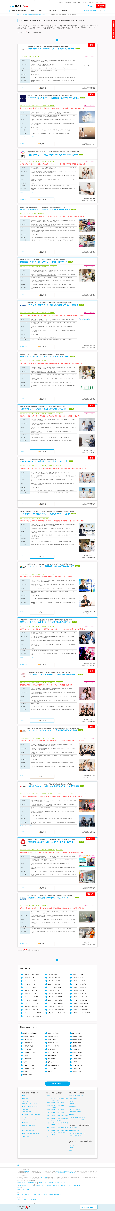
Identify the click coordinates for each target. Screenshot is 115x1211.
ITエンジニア (26, 1122)
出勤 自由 (25, 1071)
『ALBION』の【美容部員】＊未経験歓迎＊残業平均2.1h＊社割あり (53, 98)
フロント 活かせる (53, 1052)
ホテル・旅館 (73, 1106)
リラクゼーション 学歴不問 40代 (56, 1013)
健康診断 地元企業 (53, 1042)
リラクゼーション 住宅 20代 (30, 1009)
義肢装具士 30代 (27, 1039)
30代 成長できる (27, 1074)
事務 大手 (50, 1071)
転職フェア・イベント (37, 10)
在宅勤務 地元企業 (77, 1052)
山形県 (53, 1100)
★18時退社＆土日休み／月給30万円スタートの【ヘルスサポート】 (53, 842)
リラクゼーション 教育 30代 (79, 1006)
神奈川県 (54, 1107)
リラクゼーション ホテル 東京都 (32, 1013)
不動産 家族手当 (27, 1058)
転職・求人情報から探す (19, 10)
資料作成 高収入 (76, 1049)
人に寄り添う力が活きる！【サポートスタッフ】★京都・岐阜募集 (45, 209)
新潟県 (53, 1109)
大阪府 (62, 1118)
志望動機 (51, 1182)
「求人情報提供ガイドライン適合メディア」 (66, 1172)
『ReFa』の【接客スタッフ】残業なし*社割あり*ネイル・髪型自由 (53, 305)
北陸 (83, 2)
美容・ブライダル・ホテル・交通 (30, 1106)
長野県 (62, 1109)
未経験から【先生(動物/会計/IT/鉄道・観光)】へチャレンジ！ (51, 898)
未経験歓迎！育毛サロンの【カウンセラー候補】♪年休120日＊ (43, 262)
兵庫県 (66, 1118)
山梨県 (58, 1109)
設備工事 (72, 1103)
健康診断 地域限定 (77, 1042)
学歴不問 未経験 (52, 1055)
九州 (100, 2)
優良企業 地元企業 (77, 1039)
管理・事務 (25, 1101)
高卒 (71, 1150)
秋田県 (66, 1098)
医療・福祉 (25, 1109)
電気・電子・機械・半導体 (29, 1125)
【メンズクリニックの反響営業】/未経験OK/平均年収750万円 (51, 566)
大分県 (53, 1132)
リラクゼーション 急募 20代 (55, 1006)
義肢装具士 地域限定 (53, 1033)
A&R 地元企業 (76, 1033)
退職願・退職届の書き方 (23, 1185)
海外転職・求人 (58, 1194)
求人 (24, 1189)
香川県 (58, 1127)
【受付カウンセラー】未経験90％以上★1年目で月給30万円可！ (44, 409)
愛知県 (62, 1115)
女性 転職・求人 (49, 1194)
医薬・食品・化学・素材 (28, 1130)
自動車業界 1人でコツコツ (30, 1052)
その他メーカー (73, 1101)
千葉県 (58, 1105)
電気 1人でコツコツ (28, 1062)
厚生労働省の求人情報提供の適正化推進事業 (65, 1171)
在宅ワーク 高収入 (77, 1055)
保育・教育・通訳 (27, 1111)
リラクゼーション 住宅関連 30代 (32, 1016)
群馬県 (62, 1102)
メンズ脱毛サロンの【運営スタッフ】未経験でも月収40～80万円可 (45, 514)
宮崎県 (58, 1132)
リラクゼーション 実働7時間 (80, 1003)
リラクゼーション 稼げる (79, 984)
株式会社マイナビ (27, 1171)
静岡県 (58, 1115)
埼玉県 (53, 1105)
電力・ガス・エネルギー (75, 1109)
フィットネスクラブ (74, 1098)
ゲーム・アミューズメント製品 (77, 1120)
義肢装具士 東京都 (77, 1036)
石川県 (58, 1112)
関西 (90, 2)
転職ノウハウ (52, 10)
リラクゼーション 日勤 (54, 977)
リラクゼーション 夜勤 (54, 984)
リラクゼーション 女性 (29, 981)
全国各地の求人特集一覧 (75, 1136)
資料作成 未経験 (76, 1046)
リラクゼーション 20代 (29, 993)
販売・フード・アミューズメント (30, 1103)
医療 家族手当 (51, 1058)
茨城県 (53, 1102)
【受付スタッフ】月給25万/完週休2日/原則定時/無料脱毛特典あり (52, 674)
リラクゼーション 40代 (54, 990)
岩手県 (58, 1098)
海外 (103, 2)
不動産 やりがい (27, 1055)
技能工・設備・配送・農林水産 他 (31, 1133)
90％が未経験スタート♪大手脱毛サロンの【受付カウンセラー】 (44, 461)
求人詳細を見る (24, 87)
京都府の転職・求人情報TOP (41, 14)
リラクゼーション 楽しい (30, 990)
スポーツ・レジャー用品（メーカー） (78, 1117)
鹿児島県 (63, 1132)
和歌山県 (59, 1120)
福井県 (62, 1112)
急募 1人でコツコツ (53, 1062)
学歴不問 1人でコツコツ (54, 1065)
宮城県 (62, 1098)
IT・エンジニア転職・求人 (24, 1194)
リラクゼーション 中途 (29, 984)
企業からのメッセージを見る (27, 136)
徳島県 (53, 1127)
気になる (43, 88)
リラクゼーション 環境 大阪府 (56, 1009)
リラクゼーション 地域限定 (30, 997)
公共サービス (26, 1136)
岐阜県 (53, 1115)
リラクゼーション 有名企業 (79, 997)
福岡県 (53, 1130)
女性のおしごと (66, 10)
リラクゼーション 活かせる (79, 1000)
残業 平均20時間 (76, 1071)
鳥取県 (53, 1123)
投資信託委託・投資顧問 (75, 1111)
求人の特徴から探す (74, 1130)
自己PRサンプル (43, 1182)
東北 (66, 2)
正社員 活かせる (76, 1068)
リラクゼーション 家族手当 (55, 1000)
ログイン (92, 6)
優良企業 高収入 (27, 1049)
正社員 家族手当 (76, 1058)
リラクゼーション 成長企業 (30, 1003)
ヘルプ (103, 10)
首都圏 (74, 2)
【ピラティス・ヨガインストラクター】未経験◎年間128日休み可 (52, 730)
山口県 (53, 1124)
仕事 (43, 1185)
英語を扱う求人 (33, 1199)
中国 (93, 2)
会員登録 (100, 6)
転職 (19, 1189)
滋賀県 (53, 1118)
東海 (86, 2)
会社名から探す (73, 1127)
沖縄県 (53, 1134)
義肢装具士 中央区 (53, 1036)
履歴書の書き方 (21, 1182)
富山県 (53, 1112)
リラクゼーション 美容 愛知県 (31, 974)
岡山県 (62, 1123)
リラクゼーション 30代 (78, 990)
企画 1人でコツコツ (77, 1062)
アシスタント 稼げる (53, 1046)
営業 (24, 1095)
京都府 (58, 1118)
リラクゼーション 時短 (78, 981)
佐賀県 (58, 1130)
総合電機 (72, 1114)
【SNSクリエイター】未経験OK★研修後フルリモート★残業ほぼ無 (53, 786)
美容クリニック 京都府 (78, 974)
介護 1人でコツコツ (28, 1068)
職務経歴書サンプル (32, 1182)
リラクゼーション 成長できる (56, 1003)
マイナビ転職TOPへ (23, 1165)
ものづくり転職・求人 (38, 1194)
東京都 (62, 1105)
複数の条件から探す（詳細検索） (77, 1133)
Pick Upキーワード (31, 1189)
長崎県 (62, 1130)
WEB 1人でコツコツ (28, 1065)
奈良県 (53, 1120)
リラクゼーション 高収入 (79, 987)
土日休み (72, 1145)
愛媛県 (62, 1127)
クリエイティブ (26, 1117)
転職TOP (19, 14)
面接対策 (49, 1185)
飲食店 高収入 (51, 1049)
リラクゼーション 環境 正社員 (80, 1009)
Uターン (63, 1182)
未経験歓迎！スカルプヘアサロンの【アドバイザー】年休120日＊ (45, 356)
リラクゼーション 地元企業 (55, 993)
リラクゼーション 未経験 (30, 987)
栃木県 (58, 1102)
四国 (97, 2)
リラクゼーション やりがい (79, 993)
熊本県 (66, 1130)
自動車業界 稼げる (28, 1046)
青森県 (53, 1098)
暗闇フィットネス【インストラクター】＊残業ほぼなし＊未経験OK (45, 622)
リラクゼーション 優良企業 (55, 997)
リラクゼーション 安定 (54, 981)
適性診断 (57, 1182)
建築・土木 (25, 1128)
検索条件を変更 (88, 1207)
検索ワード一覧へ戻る (57, 1083)
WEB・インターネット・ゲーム (30, 1120)
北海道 (61, 2)
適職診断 (38, 1185)
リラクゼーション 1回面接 (30, 1000)
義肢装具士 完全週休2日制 (30, 1033)
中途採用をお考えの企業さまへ (92, 10)
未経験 (71, 1147)
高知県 (66, 1127)
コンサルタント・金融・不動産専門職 (31, 1114)
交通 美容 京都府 (52, 974)
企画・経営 (25, 1098)
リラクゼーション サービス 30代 (81, 1013)
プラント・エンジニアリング (76, 1095)
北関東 (69, 2)
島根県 (58, 1123)
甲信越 (78, 2)
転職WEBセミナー (78, 1185)
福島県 (58, 1100)
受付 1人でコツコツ (53, 1068)
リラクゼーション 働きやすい (31, 1006)
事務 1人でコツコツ (77, 1065)
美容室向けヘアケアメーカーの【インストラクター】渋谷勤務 (51, 49)
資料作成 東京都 (52, 1039)
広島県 (66, 1123)
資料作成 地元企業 (28, 1042)
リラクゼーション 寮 (28, 977)
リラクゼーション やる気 (54, 987)
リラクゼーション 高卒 (78, 977)
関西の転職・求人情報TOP (28, 14)
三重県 (66, 1115)
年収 (33, 1185)
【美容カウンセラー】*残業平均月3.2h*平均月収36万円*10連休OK (53, 155)
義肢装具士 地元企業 (28, 1036)
